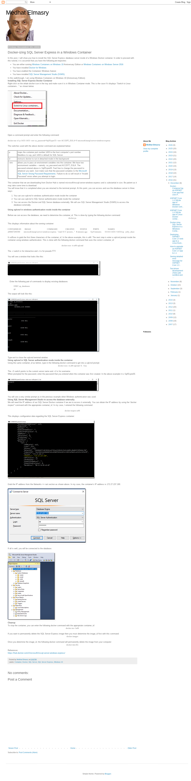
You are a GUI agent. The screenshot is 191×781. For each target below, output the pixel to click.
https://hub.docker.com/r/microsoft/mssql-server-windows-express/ (36, 653)
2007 (170, 324)
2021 (170, 163)
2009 (170, 317)
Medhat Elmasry (27, 12)
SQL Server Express (45, 662)
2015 (170, 300)
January (174, 295)
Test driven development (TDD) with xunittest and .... (176, 273)
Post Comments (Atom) (28, 752)
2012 (170, 307)
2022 (170, 159)
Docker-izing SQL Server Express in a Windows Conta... (176, 226)
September (175, 289)
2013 (170, 303)
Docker (25, 662)
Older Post (132, 748)
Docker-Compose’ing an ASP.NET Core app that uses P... (176, 190)
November (175, 282)
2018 (170, 173)
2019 (170, 170)
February (174, 292)
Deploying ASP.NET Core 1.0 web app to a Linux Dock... (176, 239)
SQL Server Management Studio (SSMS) (47, 74)
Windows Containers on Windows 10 (47, 64)
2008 (170, 321)
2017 (170, 177)
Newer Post (13, 748)
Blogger (108, 774)
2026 (170, 145)
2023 (170, 156)
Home (72, 748)
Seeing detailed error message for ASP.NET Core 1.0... (176, 260)
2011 (170, 310)
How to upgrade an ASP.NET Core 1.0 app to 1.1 (176, 249)
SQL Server (33, 662)
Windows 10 (58, 662)
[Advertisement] (163, 91)
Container (18, 662)
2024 (170, 152)
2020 (170, 166)
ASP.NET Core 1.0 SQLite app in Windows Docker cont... (176, 202)
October (174, 285)
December (175, 183)
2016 (170, 180)
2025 (170, 149)
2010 (170, 314)
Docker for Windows (37, 68)
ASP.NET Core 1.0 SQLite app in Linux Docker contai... (176, 214)
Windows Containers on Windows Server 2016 (103, 64)
